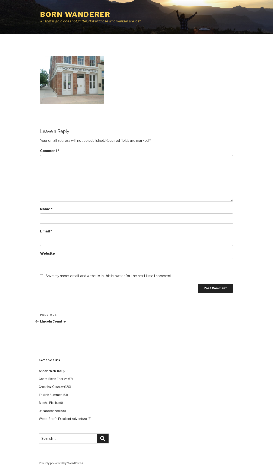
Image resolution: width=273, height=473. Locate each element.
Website (47, 253)
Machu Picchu (49, 402)
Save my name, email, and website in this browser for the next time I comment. (109, 276)
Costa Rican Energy (53, 379)
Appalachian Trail (50, 371)
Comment (50, 151)
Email (46, 231)
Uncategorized (49, 411)
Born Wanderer (75, 14)
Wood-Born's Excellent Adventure (63, 418)
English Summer (50, 395)
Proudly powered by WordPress (61, 463)
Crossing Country (51, 386)
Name (46, 209)
